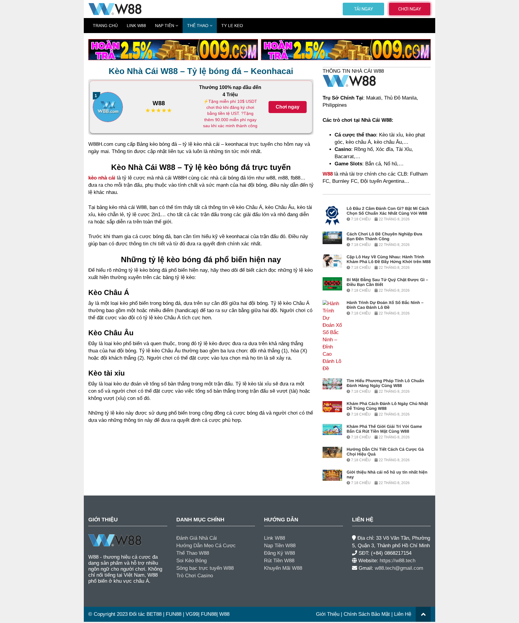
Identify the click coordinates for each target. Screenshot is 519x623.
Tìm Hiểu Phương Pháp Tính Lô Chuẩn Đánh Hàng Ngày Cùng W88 (385, 383)
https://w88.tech (397, 560)
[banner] (173, 49)
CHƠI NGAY (409, 9)
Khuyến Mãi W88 (283, 568)
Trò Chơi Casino (194, 575)
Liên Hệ (402, 614)
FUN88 (173, 614)
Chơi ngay (287, 106)
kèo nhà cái (101, 178)
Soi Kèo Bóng (191, 560)
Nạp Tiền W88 (280, 545)
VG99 (192, 614)
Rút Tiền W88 (279, 560)
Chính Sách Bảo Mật (367, 614)
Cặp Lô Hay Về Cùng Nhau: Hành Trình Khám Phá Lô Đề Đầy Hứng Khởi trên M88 (389, 259)
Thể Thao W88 (192, 553)
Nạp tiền (164, 25)
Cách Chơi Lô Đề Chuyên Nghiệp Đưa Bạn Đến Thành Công (384, 236)
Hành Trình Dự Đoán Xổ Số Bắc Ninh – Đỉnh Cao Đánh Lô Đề (385, 305)
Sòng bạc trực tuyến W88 (205, 568)
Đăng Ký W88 (279, 553)
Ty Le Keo (232, 25)
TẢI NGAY (363, 9)
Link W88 (136, 25)
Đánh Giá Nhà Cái (196, 538)
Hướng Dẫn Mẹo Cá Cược (206, 545)
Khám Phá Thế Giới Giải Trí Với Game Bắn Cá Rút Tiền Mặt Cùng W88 (384, 429)
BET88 (154, 614)
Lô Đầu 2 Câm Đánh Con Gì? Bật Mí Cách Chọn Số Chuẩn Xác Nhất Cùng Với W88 (388, 211)
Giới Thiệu (327, 614)
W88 (159, 103)
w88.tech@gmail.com (399, 568)
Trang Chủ (105, 25)
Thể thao (197, 25)
